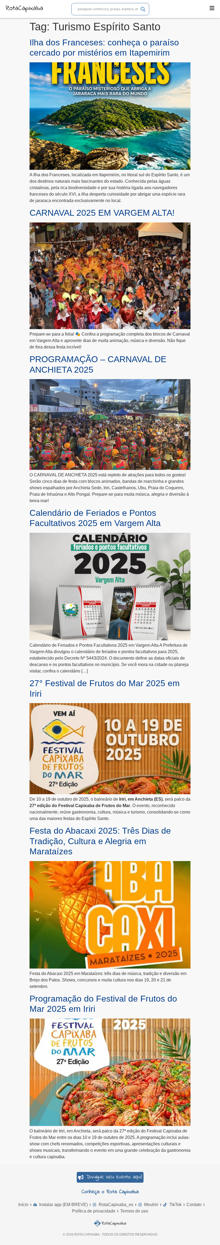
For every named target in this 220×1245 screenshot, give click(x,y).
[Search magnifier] (143, 9)
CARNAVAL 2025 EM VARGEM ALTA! (102, 213)
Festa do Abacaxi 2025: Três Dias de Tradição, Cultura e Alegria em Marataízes (100, 841)
